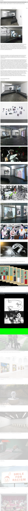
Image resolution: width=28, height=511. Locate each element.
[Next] (27, 275)
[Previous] (0, 275)
